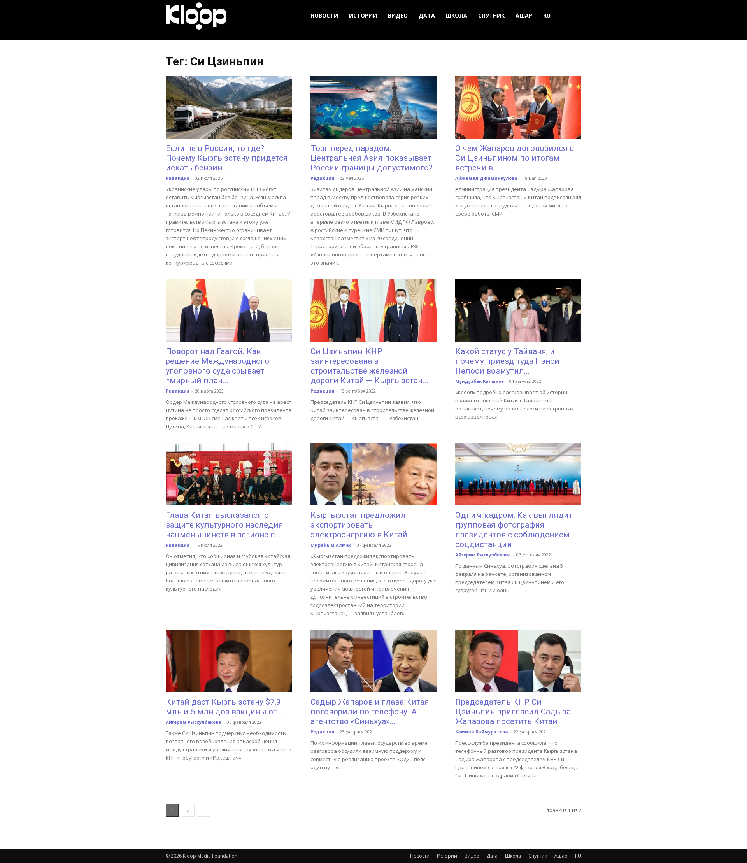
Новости (324, 15)
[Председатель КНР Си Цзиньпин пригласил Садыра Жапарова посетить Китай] (518, 661)
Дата (427, 15)
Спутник (491, 15)
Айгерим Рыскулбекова (483, 555)
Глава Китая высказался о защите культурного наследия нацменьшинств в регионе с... (224, 524)
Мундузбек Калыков (479, 381)
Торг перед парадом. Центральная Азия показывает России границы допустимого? (371, 158)
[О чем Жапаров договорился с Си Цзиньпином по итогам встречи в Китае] (518, 107)
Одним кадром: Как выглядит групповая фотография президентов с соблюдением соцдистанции (514, 529)
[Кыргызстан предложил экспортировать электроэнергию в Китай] (373, 474)
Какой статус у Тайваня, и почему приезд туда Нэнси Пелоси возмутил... (507, 361)
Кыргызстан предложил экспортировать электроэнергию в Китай (358, 524)
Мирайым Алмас (330, 545)
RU (547, 15)
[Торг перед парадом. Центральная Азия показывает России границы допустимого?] (373, 107)
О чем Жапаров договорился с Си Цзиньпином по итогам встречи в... (514, 158)
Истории (363, 15)
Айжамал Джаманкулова (486, 178)
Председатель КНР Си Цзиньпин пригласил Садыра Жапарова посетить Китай (513, 711)
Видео (398, 15)
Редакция (177, 178)
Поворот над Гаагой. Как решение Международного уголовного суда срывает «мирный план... (217, 366)
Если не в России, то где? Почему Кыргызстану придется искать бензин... (227, 158)
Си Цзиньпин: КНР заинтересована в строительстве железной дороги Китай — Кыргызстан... (369, 366)
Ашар (524, 15)
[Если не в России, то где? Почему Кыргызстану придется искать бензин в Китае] (229, 107)
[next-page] (204, 810)
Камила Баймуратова (481, 732)
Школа (456, 15)
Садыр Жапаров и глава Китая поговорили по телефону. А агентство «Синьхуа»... (369, 711)
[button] (572, 15)
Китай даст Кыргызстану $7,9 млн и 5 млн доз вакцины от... (224, 706)
